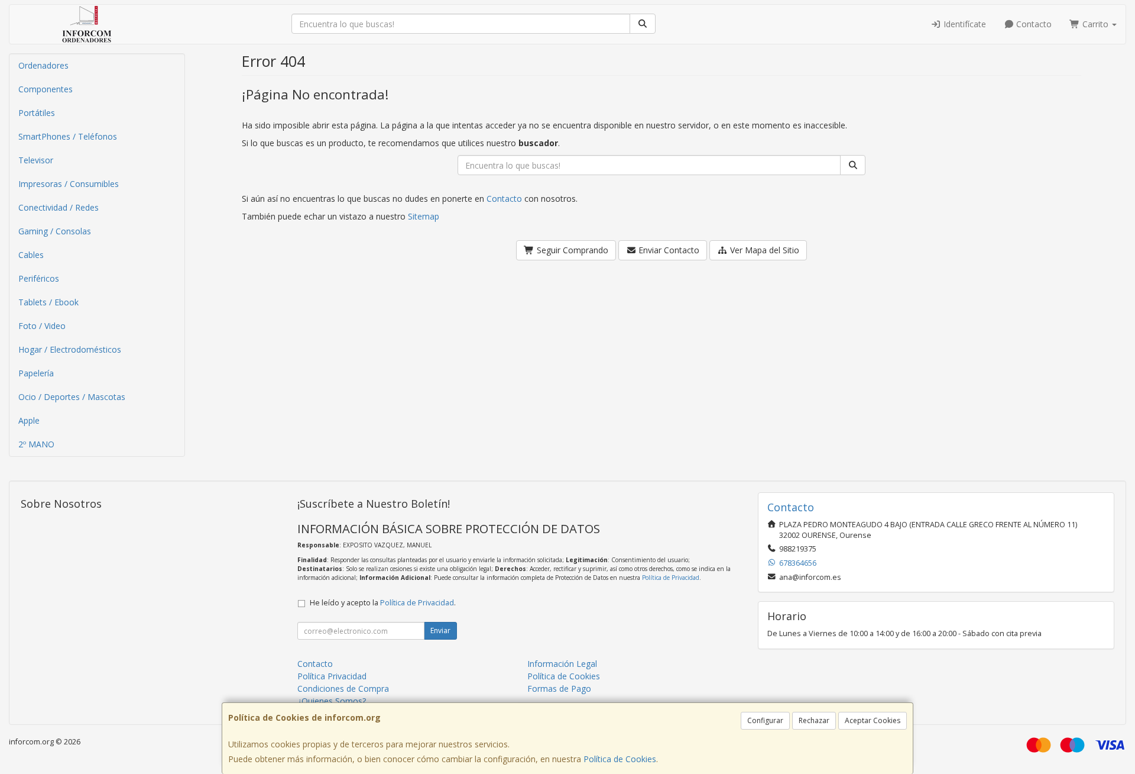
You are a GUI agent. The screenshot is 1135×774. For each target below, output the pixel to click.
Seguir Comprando (571, 250)
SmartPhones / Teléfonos (67, 136)
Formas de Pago (559, 688)
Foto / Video (42, 325)
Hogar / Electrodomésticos (69, 349)
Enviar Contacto (667, 250)
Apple (29, 420)
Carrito (1095, 24)
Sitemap (423, 216)
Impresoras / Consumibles (68, 183)
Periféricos (38, 278)
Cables (31, 254)
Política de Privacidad (670, 577)
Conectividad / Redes (58, 207)
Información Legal (562, 663)
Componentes (45, 89)
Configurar (765, 720)
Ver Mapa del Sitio (763, 250)
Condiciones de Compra (343, 688)
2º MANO (36, 444)
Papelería (36, 373)
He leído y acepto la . (383, 603)
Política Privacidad (332, 676)
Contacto (1033, 24)
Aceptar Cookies (872, 720)
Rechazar (814, 720)
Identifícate (963, 24)
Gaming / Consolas (54, 231)
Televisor (35, 160)
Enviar (440, 630)
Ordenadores (43, 65)
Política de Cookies (619, 759)
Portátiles (36, 112)
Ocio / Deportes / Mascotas (71, 396)
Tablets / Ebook (48, 302)
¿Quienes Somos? (331, 701)
